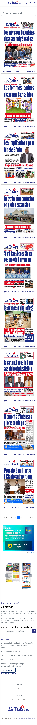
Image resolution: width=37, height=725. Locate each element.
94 (32, 517)
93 (30, 517)
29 (23, 517)
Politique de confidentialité (26, 718)
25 (13, 517)
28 (21, 517)
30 (25, 517)
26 (16, 517)
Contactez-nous (8, 670)
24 (11, 517)
